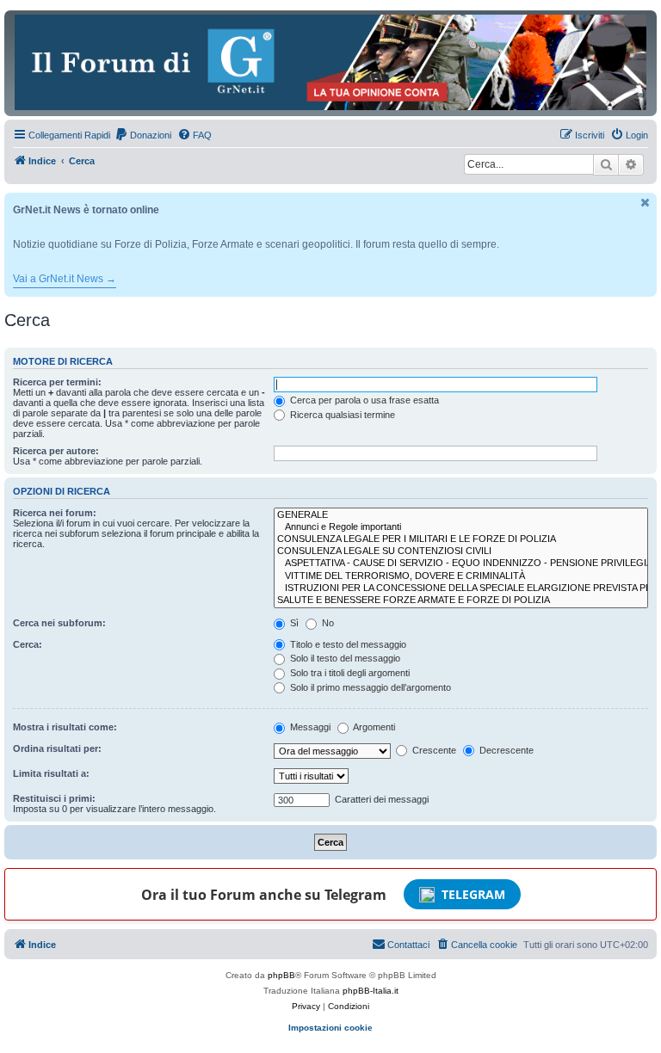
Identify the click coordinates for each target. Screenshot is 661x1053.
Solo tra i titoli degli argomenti (348, 673)
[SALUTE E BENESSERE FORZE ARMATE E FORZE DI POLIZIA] (460, 600)
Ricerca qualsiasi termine (341, 415)
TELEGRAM (473, 894)
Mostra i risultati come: (65, 727)
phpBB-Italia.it (370, 990)
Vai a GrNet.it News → (64, 279)
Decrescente (505, 750)
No (326, 623)
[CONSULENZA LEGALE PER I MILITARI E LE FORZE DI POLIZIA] (460, 539)
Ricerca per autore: (56, 451)
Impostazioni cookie (330, 1027)
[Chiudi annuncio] (645, 202)
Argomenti (373, 727)
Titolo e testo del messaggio (346, 644)
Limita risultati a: (51, 773)
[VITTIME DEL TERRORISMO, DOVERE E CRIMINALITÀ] (460, 576)
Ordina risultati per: (57, 748)
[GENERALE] (460, 515)
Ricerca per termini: (57, 382)
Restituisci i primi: (54, 798)
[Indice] (330, 62)
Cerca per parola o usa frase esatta (363, 400)
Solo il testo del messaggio (343, 658)
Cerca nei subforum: (59, 623)
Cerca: (27, 644)
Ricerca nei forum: (54, 513)
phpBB (281, 975)
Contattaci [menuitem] (408, 944)
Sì (293, 623)
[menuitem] (142, 135)
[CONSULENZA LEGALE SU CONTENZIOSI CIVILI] (460, 551)
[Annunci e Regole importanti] (460, 527)
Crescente (433, 750)
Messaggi (308, 727)
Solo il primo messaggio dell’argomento (369, 687)
